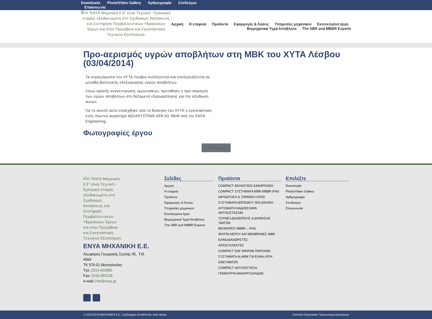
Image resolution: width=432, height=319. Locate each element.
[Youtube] (346, 5)
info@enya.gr (105, 281)
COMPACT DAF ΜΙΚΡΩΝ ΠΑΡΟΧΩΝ (244, 251)
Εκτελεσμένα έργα (332, 24)
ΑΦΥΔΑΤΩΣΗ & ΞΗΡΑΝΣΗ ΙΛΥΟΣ (241, 197)
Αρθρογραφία (159, 3)
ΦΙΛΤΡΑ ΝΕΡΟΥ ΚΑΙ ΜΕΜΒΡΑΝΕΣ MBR (246, 234)
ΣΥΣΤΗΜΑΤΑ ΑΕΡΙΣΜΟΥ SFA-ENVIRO (245, 202)
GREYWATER (228, 262)
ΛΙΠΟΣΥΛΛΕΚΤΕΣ (231, 245)
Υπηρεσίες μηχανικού (292, 24)
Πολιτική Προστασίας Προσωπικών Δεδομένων (320, 314)
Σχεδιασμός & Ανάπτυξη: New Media (145, 314)
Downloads (90, 3)
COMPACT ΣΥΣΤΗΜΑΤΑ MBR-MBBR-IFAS (248, 191)
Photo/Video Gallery (124, 3)
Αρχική (177, 24)
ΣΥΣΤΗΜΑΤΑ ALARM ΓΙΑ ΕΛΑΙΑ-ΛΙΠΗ (245, 256)
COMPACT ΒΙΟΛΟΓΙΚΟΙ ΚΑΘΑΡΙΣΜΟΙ (245, 185)
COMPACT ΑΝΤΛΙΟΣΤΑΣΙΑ (237, 268)
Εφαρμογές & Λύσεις (251, 24)
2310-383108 (101, 276)
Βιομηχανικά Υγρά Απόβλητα (272, 29)
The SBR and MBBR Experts (326, 29)
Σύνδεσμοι (187, 3)
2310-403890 (101, 270)
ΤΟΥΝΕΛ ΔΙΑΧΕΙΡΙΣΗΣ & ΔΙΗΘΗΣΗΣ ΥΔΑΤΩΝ (244, 220)
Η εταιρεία (197, 24)
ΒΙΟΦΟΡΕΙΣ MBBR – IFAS (237, 228)
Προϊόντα (220, 24)
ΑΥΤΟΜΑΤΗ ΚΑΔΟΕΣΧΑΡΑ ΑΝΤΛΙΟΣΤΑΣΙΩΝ (237, 210)
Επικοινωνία (95, 7)
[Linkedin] (336, 5)
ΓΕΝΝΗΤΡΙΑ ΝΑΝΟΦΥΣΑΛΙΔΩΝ (240, 273)
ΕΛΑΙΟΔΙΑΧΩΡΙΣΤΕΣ (233, 239)
